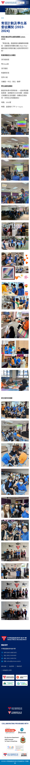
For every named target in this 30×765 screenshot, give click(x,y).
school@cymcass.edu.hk (14, 661)
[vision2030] (15, 755)
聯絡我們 (19, 666)
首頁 (2, 18)
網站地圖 (3, 666)
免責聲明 (11, 666)
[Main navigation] (28, 2)
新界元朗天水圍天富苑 (10, 652)
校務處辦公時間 (7, 670)
